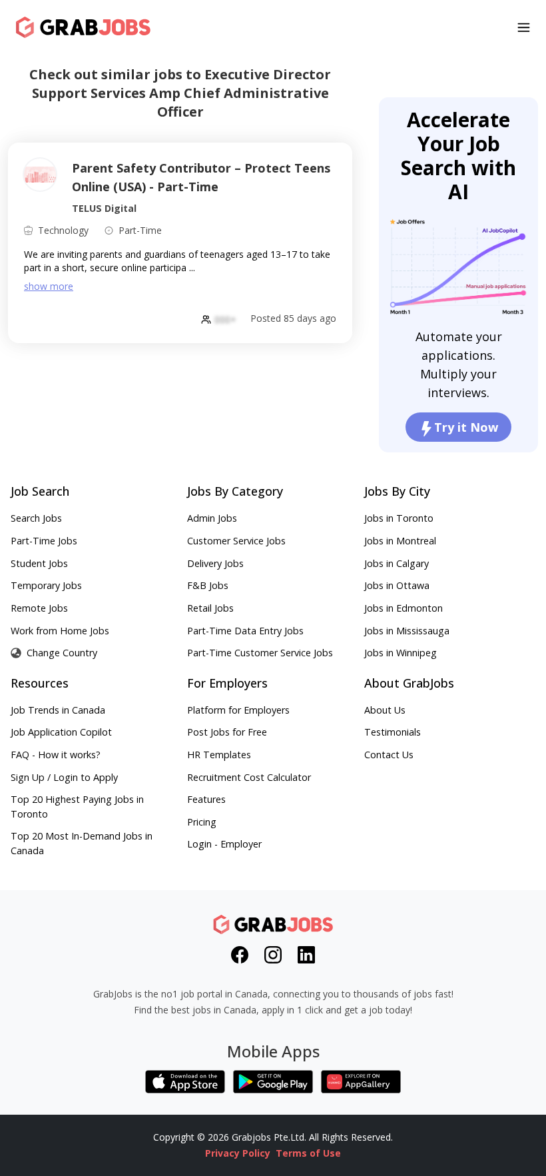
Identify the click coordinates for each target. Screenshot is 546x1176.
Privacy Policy (237, 1153)
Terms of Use (308, 1153)
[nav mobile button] (523, 27)
